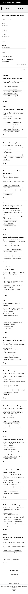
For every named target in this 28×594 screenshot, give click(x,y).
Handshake (5, 337)
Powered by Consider (21, 64)
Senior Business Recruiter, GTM (13, 237)
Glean (4, 436)
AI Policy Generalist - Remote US (14, 340)
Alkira (4, 502)
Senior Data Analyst (9, 371)
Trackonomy (5, 203)
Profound (5, 403)
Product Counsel (8, 270)
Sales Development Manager (13, 406)
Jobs (7, 8)
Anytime (7, 61)
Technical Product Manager (12, 505)
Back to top (15, 574)
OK (14, 591)
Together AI (5, 75)
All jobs (11, 59)
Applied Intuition (7, 267)
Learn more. (14, 588)
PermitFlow (5, 368)
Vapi (4, 467)
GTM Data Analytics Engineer (13, 78)
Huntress (5, 534)
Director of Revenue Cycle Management (12, 172)
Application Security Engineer (13, 439)
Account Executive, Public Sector (14, 143)
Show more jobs (14, 570)
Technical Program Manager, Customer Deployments (12, 207)
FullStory (5, 300)
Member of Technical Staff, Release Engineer (12, 471)
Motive (4, 140)
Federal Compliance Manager (13, 109)
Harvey (4, 234)
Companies (20, 8)
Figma (4, 106)
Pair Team (5, 168)
